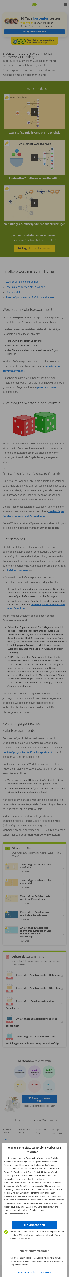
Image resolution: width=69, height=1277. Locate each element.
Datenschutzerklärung (13, 1179)
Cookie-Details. (38, 1179)
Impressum (45, 1272)
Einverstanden (34, 1225)
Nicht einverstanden (35, 1251)
